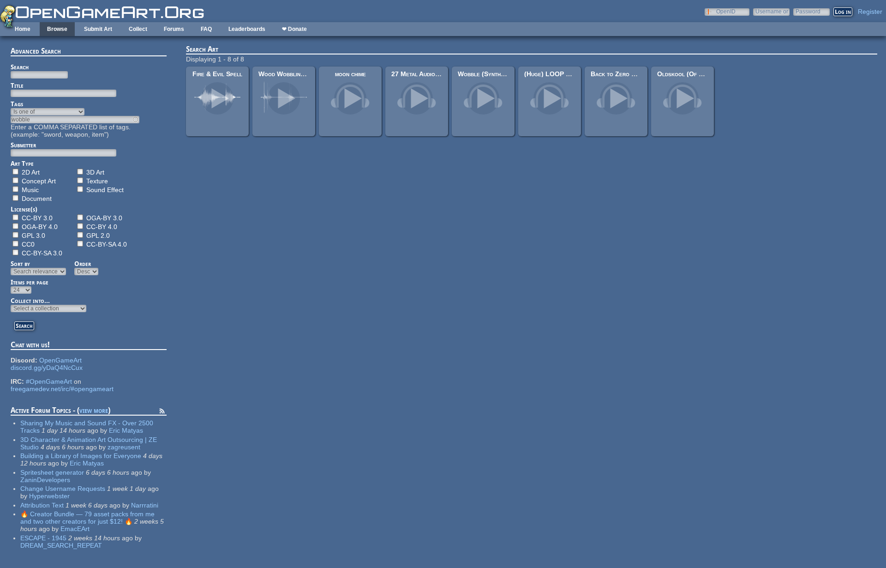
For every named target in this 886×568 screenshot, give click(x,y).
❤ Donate (294, 29)
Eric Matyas (126, 430)
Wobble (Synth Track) (490, 74)
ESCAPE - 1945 (43, 538)
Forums (174, 29)
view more (93, 410)
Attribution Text (42, 505)
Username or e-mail (771, 11)
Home (22, 29)
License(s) (24, 209)
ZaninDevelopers (45, 479)
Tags (17, 104)
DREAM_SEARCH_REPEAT (61, 545)
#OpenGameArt (49, 381)
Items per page (29, 282)
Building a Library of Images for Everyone (80, 455)
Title (17, 85)
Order (82, 263)
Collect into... (30, 300)
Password (808, 11)
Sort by (20, 263)
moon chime (350, 74)
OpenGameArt (60, 360)
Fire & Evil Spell (217, 74)
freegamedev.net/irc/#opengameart (62, 389)
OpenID (726, 11)
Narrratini (144, 505)
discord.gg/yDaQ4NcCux (47, 367)
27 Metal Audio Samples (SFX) (435, 74)
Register (870, 11)
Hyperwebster (49, 496)
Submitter (23, 145)
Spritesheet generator (52, 472)
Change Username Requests (62, 488)
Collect (138, 29)
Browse (57, 29)
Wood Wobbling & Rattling (297, 74)
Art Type (22, 163)
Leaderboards (246, 29)
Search (20, 67)
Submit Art (98, 29)
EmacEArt (75, 528)
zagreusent (124, 447)
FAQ (206, 29)
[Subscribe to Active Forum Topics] (162, 412)
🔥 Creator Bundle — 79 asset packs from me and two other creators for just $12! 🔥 (87, 517)
